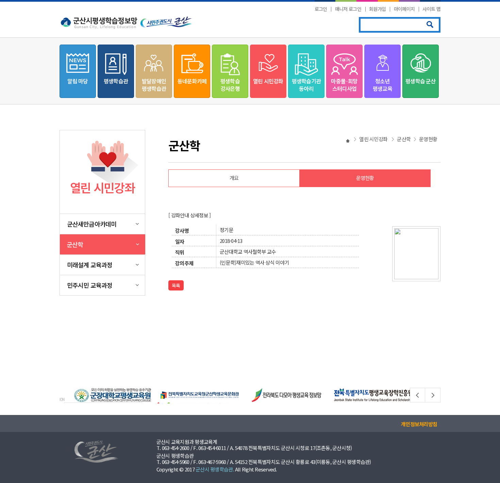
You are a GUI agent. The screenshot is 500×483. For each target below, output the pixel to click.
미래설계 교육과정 (89, 264)
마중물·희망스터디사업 (344, 85)
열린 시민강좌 (268, 81)
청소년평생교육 (382, 85)
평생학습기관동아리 (306, 85)
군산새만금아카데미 (91, 223)
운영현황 (365, 177)
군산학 (75, 244)
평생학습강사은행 (230, 85)
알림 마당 (77, 81)
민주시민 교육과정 (89, 285)
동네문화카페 (192, 81)
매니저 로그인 (348, 8)
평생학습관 (116, 81)
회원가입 (377, 8)
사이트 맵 (431, 8)
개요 (234, 177)
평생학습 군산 (420, 81)
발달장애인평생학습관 (154, 85)
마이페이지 (404, 8)
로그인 (321, 8)
